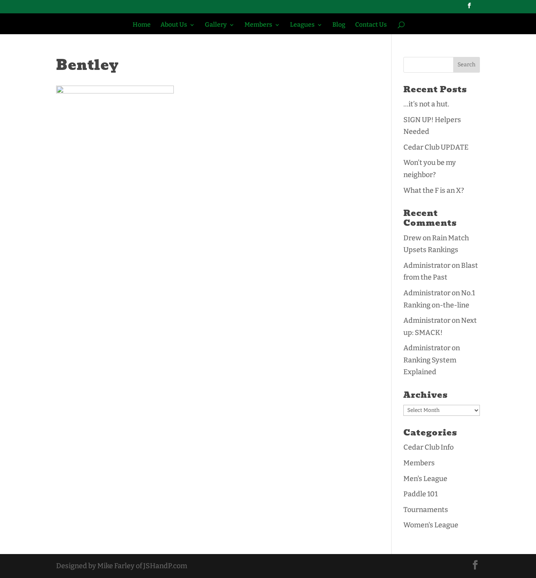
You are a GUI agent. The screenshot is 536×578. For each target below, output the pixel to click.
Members (258, 25)
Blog (338, 25)
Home (142, 25)
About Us (173, 25)
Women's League (430, 525)
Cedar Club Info (428, 447)
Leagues (302, 25)
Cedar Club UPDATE (436, 147)
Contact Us (371, 25)
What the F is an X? (433, 190)
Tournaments (425, 509)
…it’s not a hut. (426, 104)
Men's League (425, 478)
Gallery (216, 25)
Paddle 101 (420, 494)
